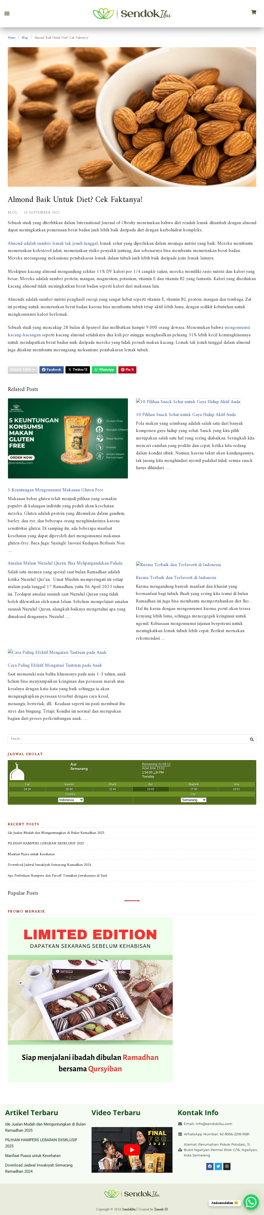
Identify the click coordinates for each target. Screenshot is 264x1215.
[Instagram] (226, 1166)
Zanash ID (161, 1209)
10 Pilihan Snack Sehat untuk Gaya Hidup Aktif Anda (186, 415)
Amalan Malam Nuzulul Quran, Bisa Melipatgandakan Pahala (65, 563)
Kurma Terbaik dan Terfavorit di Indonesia (176, 578)
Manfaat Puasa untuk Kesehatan (31, 854)
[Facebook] (209, 1166)
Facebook (53, 369)
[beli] (253, 12)
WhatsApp (106, 369)
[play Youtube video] (132, 1150)
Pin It (129, 369)
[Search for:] (132, 739)
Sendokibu (129, 1209)
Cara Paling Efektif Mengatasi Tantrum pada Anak (55, 666)
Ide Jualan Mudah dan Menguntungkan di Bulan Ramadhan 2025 (56, 833)
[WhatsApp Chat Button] (251, 1202)
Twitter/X (79, 369)
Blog (25, 38)
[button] (7, 14)
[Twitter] (218, 1166)
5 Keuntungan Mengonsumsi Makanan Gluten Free (55, 490)
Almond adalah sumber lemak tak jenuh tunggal (53, 244)
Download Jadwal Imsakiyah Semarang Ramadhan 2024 (49, 865)
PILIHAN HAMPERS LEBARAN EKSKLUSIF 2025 (46, 843)
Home (11, 38)
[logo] (131, 14)
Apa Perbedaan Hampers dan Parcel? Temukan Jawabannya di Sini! (57, 875)
